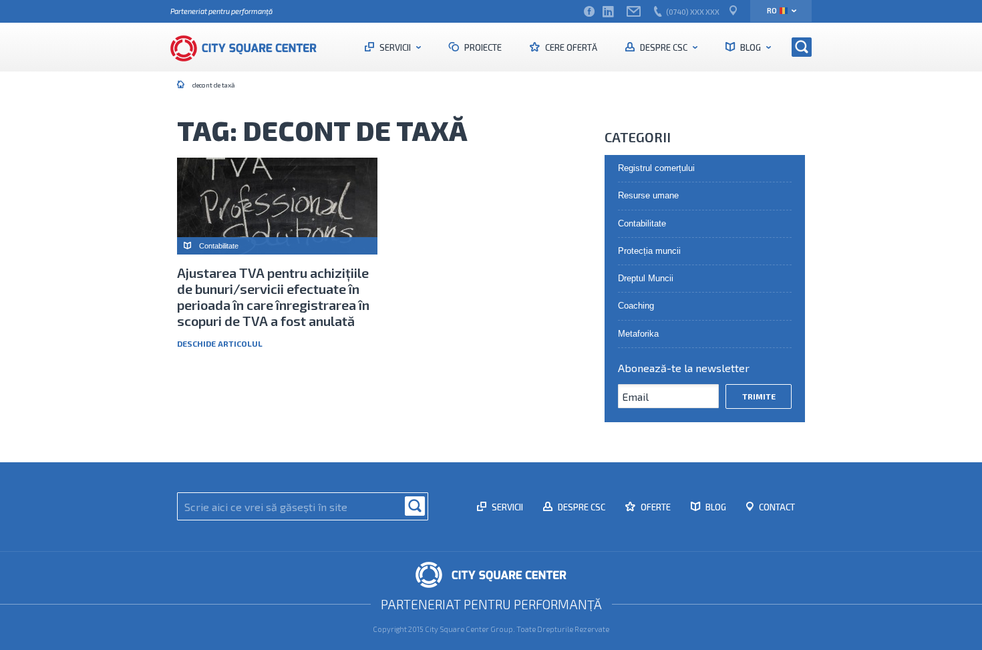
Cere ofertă (570, 47)
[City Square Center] (250, 47)
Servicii (395, 47)
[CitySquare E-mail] (633, 11)
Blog (750, 47)
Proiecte (482, 47)
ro (772, 10)
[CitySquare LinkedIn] (608, 11)
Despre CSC (663, 47)
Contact (776, 507)
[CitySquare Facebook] (589, 11)
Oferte (655, 507)
